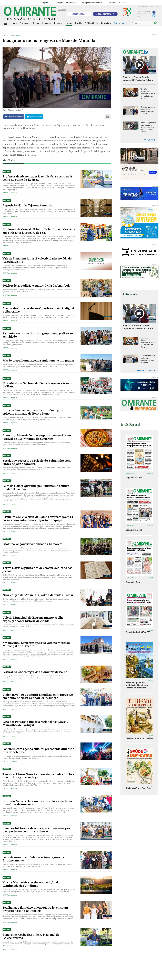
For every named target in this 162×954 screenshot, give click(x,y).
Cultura (6, 35)
